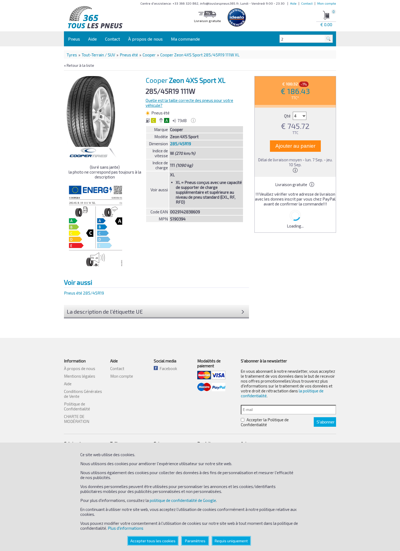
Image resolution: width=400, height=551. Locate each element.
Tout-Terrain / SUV (98, 54)
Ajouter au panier (295, 146)
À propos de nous (145, 38)
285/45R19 (180, 143)
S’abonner (325, 422)
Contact (307, 3)
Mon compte (326, 3)
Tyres (72, 54)
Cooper (149, 54)
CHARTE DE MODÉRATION (76, 419)
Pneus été (129, 54)
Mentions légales (79, 376)
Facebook (167, 368)
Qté (287, 115)
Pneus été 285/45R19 (84, 292)
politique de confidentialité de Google (183, 500)
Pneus (74, 38)
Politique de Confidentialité (77, 406)
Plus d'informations (125, 528)
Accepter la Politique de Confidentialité (265, 422)
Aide (293, 3)
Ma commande (185, 38)
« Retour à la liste (79, 65)
